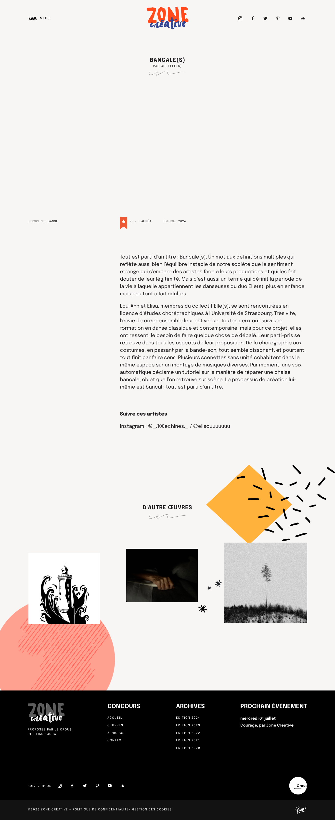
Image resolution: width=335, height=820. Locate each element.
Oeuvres (115, 725)
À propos (116, 733)
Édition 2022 (188, 733)
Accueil (114, 717)
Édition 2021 (188, 740)
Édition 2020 (188, 748)
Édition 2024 (188, 717)
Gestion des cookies (152, 809)
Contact (115, 740)
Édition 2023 (188, 725)
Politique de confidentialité (101, 809)
